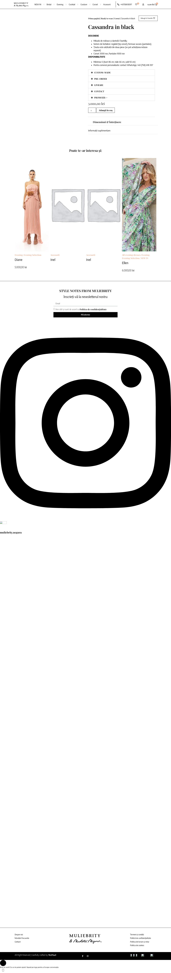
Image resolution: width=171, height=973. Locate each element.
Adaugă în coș (105, 110)
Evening (60, 4)
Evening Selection (32, 255)
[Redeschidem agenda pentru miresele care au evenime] (85, 586)
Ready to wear (107, 18)
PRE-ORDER (100, 78)
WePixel (52, 955)
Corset (95, 4)
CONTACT (99, 91)
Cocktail (72, 4)
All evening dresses (131, 255)
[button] (121, 72)
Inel (52, 260)
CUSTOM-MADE (102, 72)
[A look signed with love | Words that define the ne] (85, 683)
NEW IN (37, 4)
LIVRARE (98, 85)
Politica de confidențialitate (93, 309)
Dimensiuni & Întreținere (107, 122)
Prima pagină (94, 18)
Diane (18, 260)
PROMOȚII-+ (100, 97)
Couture (84, 4)
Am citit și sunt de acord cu (81, 309)
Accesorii (106, 4)
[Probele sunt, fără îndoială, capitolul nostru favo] (85, 780)
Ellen (125, 263)
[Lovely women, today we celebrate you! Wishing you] (85, 877)
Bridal (49, 4)
